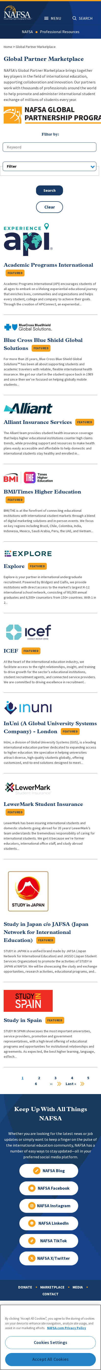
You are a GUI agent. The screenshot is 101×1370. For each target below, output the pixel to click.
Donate (25, 1287)
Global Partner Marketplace (36, 47)
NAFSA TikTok (53, 1241)
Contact (50, 1294)
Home (8, 47)
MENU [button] (56, 18)
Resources (70, 31)
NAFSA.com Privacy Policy (66, 1328)
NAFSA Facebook (54, 1188)
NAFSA (27, 31)
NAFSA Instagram (53, 1206)
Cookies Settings (50, 1342)
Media (78, 1287)
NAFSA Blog (54, 1171)
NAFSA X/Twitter (53, 1258)
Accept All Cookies (50, 1359)
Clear (49, 207)
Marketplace (52, 1287)
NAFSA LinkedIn (53, 1223)
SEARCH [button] (86, 18)
